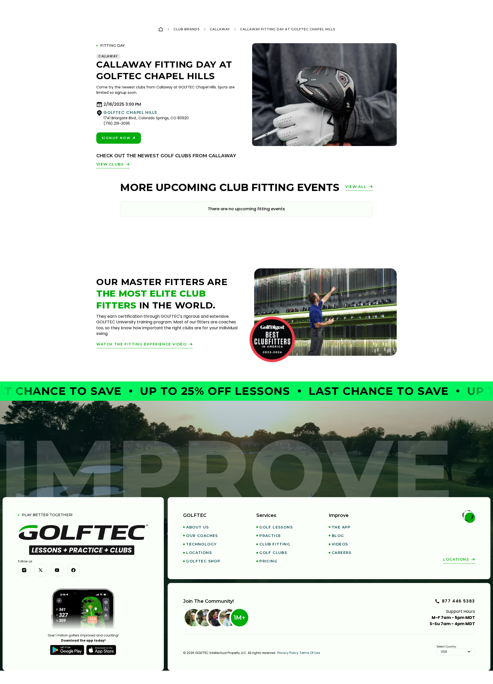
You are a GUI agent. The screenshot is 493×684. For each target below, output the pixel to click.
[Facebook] (73, 570)
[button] (456, 651)
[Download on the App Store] (101, 650)
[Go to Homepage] (161, 29)
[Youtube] (57, 570)
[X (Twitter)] (40, 570)
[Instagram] (24, 570)
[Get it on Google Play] (67, 650)
